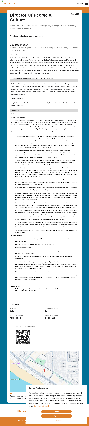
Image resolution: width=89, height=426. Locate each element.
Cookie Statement (41, 406)
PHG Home (22, 411)
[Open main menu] (86, 3)
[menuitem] (10, 3)
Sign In (80, 3)
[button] (44, 371)
